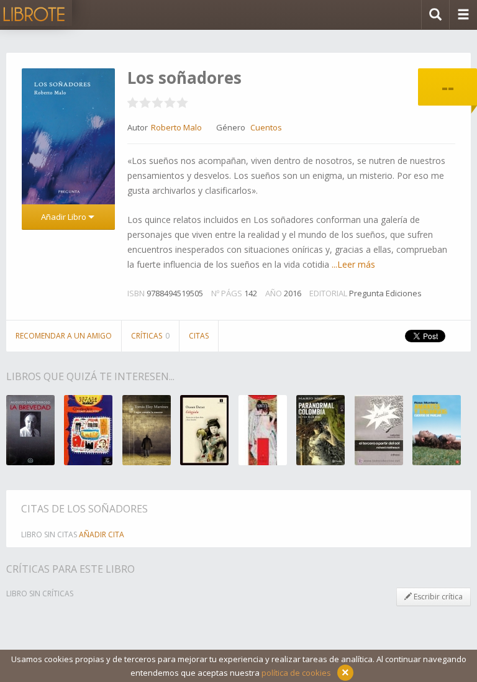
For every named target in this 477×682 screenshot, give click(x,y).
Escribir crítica (437, 596)
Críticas (150, 335)
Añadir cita (101, 534)
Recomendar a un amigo (64, 335)
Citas (199, 335)
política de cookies (296, 672)
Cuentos (266, 127)
